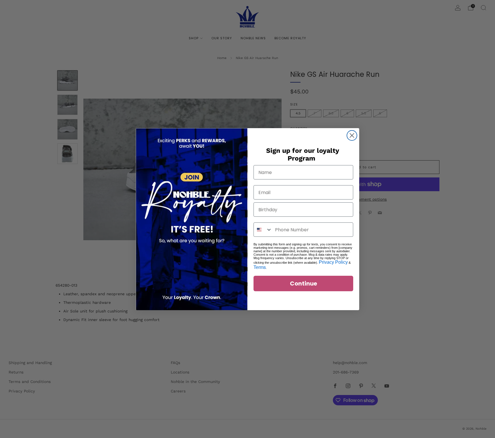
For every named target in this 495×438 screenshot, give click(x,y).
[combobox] (263, 229)
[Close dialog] (352, 135)
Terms (260, 267)
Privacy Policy (333, 262)
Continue (303, 283)
